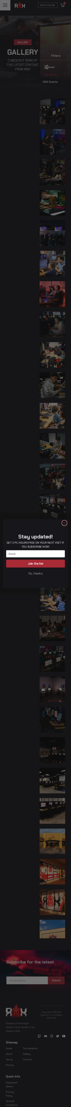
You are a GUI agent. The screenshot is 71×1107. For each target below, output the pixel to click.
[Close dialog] (64, 522)
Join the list (35, 563)
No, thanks (35, 573)
